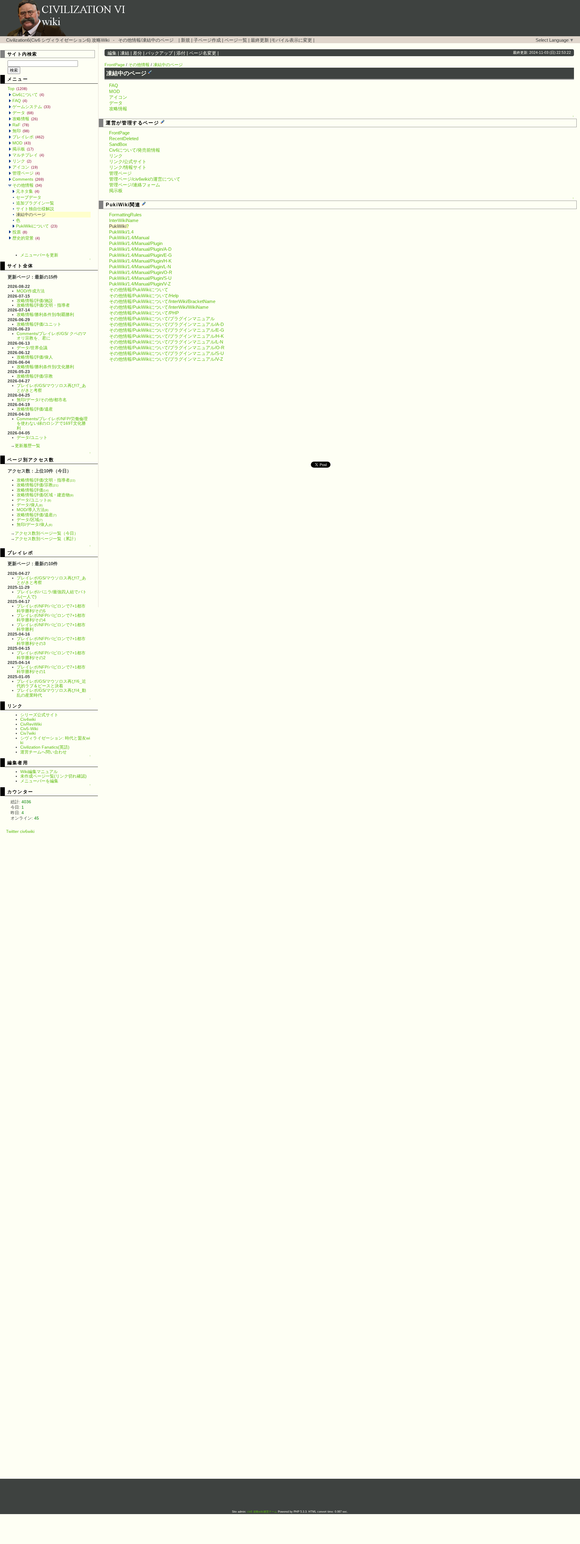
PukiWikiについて (36, 226)
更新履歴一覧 (27, 445)
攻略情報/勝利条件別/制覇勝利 (45, 314)
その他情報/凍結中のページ (146, 40)
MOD (21, 142)
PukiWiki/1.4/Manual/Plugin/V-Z (140, 284)
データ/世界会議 (32, 347)
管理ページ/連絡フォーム (134, 184)
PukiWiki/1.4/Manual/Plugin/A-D (140, 249)
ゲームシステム (31, 106)
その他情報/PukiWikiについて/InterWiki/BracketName (162, 301)
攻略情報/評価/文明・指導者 (43, 305)
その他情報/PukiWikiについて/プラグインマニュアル (162, 318)
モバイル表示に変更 (291, 40)
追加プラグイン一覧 (35, 203)
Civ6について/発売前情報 (134, 150)
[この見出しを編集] (150, 71)
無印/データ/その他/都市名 (42, 399)
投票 (19, 232)
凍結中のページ (168, 64)
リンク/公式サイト (128, 161)
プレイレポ (28, 136)
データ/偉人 (30, 504)
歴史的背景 (26, 238)
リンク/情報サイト (128, 167)
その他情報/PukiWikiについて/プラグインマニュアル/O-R (166, 347)
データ (23, 112)
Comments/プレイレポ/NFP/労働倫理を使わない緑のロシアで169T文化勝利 (52, 423)
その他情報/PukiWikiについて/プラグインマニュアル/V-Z (166, 359)
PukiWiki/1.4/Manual (129, 237)
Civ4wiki (28, 719)
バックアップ (159, 53)
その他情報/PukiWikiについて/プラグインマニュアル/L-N (166, 342)
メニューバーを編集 (39, 780)
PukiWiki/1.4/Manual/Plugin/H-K (140, 261)
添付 (180, 53)
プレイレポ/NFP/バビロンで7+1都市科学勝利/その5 (51, 608)
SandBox (118, 144)
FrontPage (115, 64)
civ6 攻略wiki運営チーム (262, 1511)
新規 (185, 40)
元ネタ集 (27, 191)
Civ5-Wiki (29, 728)
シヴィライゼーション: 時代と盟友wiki (55, 740)
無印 (20, 130)
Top (17, 88)
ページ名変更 (202, 53)
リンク (21, 161)
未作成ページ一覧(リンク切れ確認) (53, 776)
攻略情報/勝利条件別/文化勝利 (45, 366)
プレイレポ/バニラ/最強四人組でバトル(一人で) (52, 594)
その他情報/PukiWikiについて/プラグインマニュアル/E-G (166, 330)
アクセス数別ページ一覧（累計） (46, 538)
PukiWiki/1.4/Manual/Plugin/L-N (140, 266)
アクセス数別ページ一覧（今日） (46, 533)
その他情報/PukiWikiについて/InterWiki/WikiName (158, 307)
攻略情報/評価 (33, 490)
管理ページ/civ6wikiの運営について (144, 179)
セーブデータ (28, 197)
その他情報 (27, 185)
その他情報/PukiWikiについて (138, 289)
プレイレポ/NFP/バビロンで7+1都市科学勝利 (51, 627)
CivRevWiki (31, 724)
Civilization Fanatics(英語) (44, 747)
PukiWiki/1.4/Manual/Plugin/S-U (140, 278)
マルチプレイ (28, 155)
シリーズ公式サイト (39, 714)
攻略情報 (25, 118)
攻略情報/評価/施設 (35, 300)
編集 (112, 53)
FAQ (19, 100)
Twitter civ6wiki (20, 831)
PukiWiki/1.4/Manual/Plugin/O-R (140, 272)
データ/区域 (30, 519)
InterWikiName (123, 220)
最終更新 (260, 40)
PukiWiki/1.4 (121, 232)
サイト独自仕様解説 (35, 208)
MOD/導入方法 (32, 509)
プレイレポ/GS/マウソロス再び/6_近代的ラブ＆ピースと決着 (51, 683)
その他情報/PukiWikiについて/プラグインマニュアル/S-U (166, 353)
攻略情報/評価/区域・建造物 (45, 494)
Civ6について (28, 94)
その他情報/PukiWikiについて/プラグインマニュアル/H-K (166, 336)
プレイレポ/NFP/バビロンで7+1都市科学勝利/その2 (51, 655)
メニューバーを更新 (39, 255)
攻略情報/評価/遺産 (35, 409)
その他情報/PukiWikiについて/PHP (144, 313)
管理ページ (26, 173)
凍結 (124, 53)
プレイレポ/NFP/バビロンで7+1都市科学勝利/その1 (51, 669)
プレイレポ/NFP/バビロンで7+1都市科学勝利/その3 (51, 641)
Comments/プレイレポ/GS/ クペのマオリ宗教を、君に (51, 335)
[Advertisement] (53, 924)
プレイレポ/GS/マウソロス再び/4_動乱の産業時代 (51, 692)
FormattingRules (125, 214)
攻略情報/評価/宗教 (35, 376)
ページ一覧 (235, 40)
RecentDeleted (123, 138)
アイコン (25, 167)
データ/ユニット (32, 437)
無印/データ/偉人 (34, 524)
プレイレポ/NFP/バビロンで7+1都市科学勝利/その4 (51, 617)
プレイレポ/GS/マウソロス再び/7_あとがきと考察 (51, 387)
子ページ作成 (207, 40)
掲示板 (23, 149)
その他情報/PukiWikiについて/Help (144, 295)
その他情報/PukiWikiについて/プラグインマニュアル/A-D (166, 324)
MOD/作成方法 (31, 290)
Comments (28, 179)
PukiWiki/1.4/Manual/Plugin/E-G (140, 255)
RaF (20, 124)
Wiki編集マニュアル (39, 771)
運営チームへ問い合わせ (43, 751)
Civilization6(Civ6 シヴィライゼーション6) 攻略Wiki (57, 40)
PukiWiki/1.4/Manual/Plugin (136, 243)
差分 (137, 53)
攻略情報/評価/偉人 (35, 357)
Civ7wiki (28, 733)
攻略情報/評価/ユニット (39, 324)
